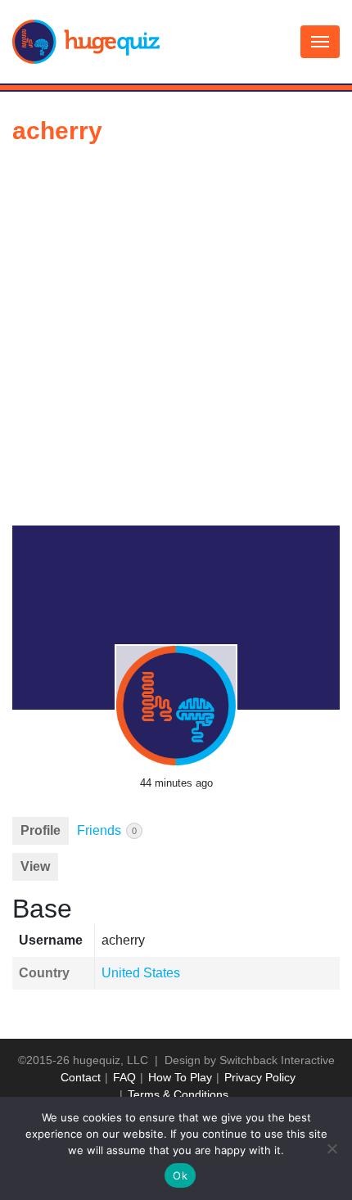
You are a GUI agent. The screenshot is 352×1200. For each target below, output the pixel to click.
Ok (180, 1175)
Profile (40, 830)
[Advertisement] (176, 341)
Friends (107, 830)
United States (141, 973)
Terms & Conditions (178, 1094)
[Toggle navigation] (320, 41)
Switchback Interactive (277, 1060)
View (35, 866)
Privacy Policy (260, 1077)
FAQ (124, 1077)
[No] (331, 1148)
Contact (81, 1077)
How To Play (180, 1077)
